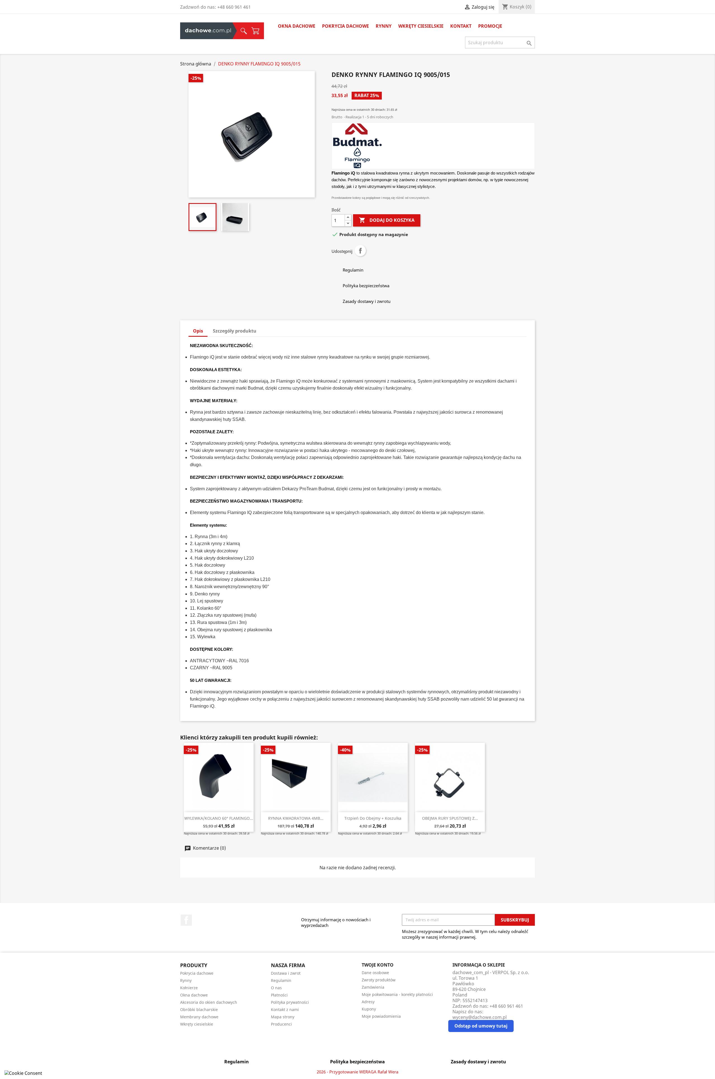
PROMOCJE (490, 26)
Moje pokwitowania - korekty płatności (397, 994)
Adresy (368, 1001)
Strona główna (208, 30)
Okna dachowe (296, 26)
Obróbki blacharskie (199, 1009)
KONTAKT (460, 26)
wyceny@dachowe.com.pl (479, 1017)
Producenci (281, 1024)
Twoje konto (378, 965)
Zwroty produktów (378, 980)
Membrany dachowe (199, 1016)
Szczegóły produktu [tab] (234, 331)
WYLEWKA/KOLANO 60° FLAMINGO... (218, 818)
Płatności (279, 995)
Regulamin (281, 980)
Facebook (186, 920)
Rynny (384, 26)
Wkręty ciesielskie (421, 26)
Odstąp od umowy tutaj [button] (480, 1026)
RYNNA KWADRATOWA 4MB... (295, 818)
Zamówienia (373, 987)
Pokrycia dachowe (345, 26)
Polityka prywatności (290, 1002)
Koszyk (256, 30)
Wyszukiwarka (242, 30)
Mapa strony (282, 1016)
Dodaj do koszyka (386, 220)
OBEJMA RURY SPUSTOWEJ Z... (450, 818)
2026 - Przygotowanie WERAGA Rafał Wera (357, 1072)
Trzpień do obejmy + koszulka (372, 818)
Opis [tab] (198, 331)
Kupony (369, 1009)
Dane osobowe (375, 972)
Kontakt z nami (285, 1009)
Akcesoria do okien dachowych (208, 1002)
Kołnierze (189, 987)
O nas (276, 987)
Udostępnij (360, 250)
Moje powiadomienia (381, 1016)
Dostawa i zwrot (286, 973)
